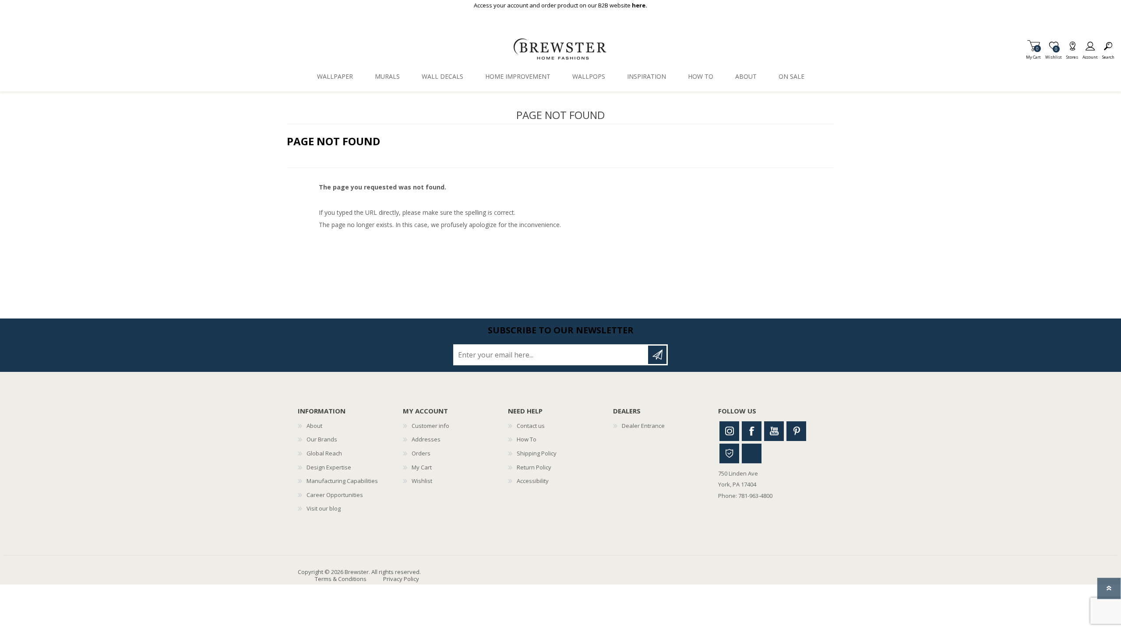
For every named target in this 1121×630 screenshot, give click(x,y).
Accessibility (533, 481)
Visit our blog (324, 508)
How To (526, 439)
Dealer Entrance (643, 426)
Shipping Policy (537, 453)
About (314, 426)
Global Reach (324, 453)
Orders (421, 453)
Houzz (729, 453)
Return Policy (534, 467)
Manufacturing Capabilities (342, 481)
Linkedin (751, 453)
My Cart (1033, 54)
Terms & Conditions (341, 579)
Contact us (531, 426)
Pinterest (796, 431)
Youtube (774, 431)
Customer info (430, 426)
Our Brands (322, 439)
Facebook (751, 431)
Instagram (729, 431)
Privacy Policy (401, 579)
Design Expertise (329, 467)
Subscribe (657, 355)
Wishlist (422, 481)
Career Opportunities (335, 495)
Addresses (426, 439)
